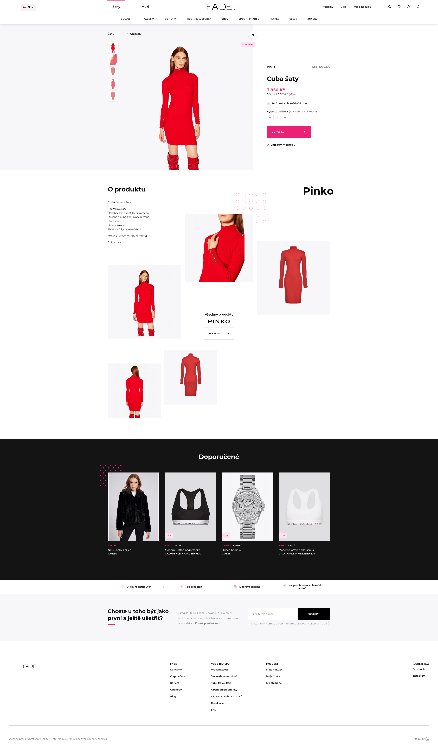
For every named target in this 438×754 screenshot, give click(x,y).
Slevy (293, 19)
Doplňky (171, 19)
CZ (29, 7)
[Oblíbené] (399, 7)
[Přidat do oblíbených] (253, 35)
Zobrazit (214, 333)
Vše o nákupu (362, 6)
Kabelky (149, 19)
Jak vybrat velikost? (303, 111)
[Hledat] (389, 7)
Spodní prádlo (249, 19)
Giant (426, 739)
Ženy (116, 7)
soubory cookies (97, 739)
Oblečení (127, 19)
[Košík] (418, 7)
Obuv (224, 19)
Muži (145, 7)
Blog (343, 6)
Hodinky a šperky (199, 19)
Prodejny (327, 6)
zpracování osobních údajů (312, 623)
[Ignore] (289, 625)
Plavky (274, 19)
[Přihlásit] (409, 7)
